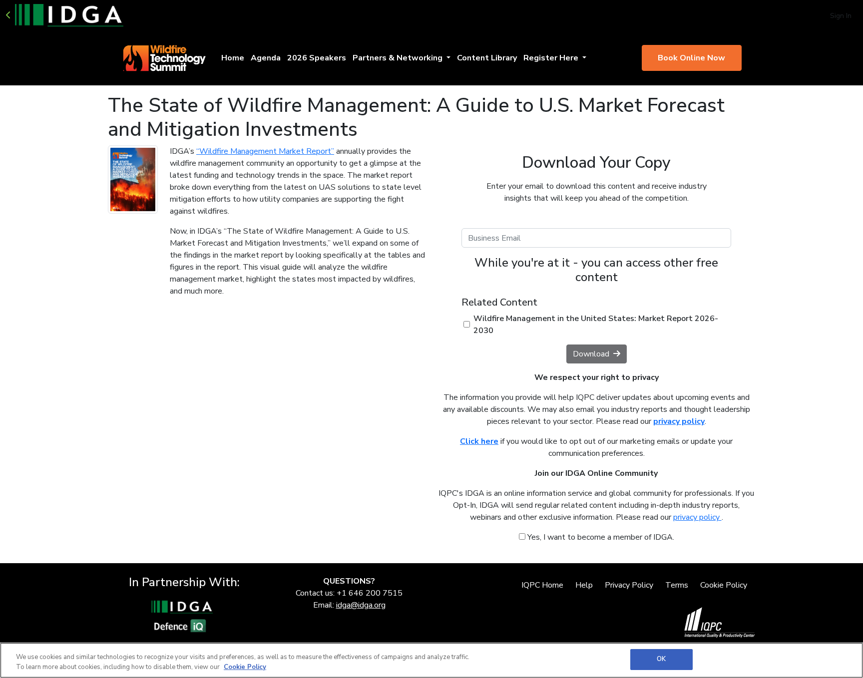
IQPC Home (542, 585)
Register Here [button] (551, 57)
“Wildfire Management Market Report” (265, 151)
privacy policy (697, 517)
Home (232, 57)
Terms (676, 585)
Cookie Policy (723, 585)
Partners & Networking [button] (398, 57)
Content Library (487, 57)
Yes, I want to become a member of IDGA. (599, 537)
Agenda (266, 57)
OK (661, 659)
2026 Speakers (316, 57)
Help (584, 585)
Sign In (841, 15)
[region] (431, 660)
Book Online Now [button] (691, 57)
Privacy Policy (629, 585)
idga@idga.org (361, 605)
